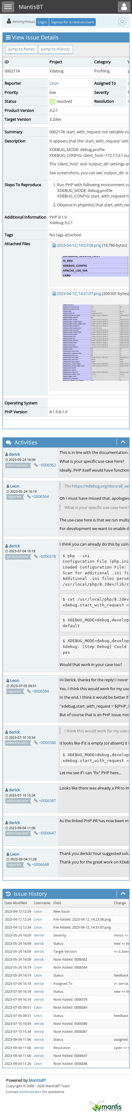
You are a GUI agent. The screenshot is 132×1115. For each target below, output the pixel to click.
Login (42, 21)
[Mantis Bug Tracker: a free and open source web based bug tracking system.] (105, 1106)
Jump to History (55, 49)
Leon (54, 83)
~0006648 (40, 864)
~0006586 (47, 742)
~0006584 (40, 691)
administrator (30, 1091)
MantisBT (37, 1080)
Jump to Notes (21, 49)
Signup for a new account (72, 21)
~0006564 (40, 496)
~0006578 (47, 556)
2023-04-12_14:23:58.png (79, 245)
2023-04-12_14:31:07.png (79, 293)
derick (14, 454)
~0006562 (47, 465)
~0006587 (47, 800)
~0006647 (47, 833)
